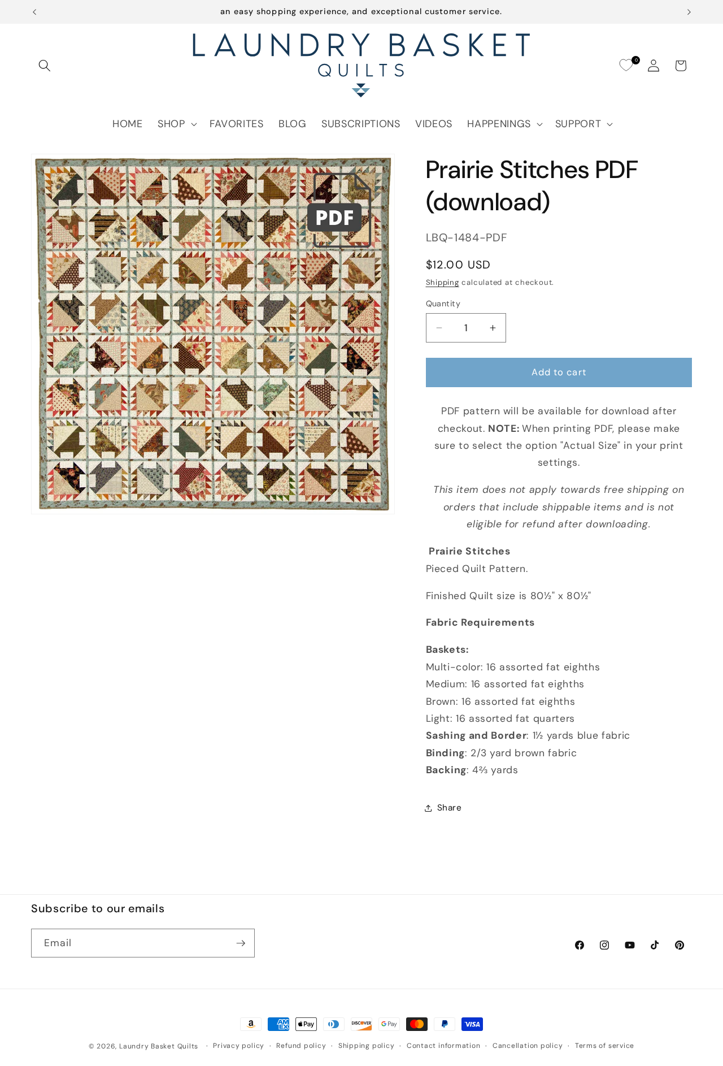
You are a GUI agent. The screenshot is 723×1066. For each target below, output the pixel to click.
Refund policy (301, 1045)
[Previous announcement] (34, 12)
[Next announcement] (689, 12)
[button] (44, 65)
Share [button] (449, 807)
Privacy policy (238, 1045)
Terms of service (604, 1045)
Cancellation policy (528, 1045)
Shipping (442, 282)
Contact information (444, 1045)
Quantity (443, 303)
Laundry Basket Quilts (158, 1046)
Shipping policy (366, 1045)
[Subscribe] (240, 943)
